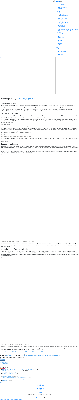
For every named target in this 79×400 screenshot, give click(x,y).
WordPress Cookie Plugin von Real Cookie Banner (11, 399)
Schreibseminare (61, 26)
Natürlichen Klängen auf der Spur (9, 372)
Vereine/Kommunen (62, 51)
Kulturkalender (61, 5)
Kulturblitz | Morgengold (7, 376)
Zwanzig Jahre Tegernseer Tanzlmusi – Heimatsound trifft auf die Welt (17, 369)
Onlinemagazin (61, 4)
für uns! (57, 46)
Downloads (60, 43)
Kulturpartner (41, 384)
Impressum (40, 392)
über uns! (58, 39)
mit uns (57, 47)
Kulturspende (61, 28)
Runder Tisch (61, 21)
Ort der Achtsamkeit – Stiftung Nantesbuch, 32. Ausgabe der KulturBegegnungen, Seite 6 (24, 351)
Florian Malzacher (36, 355)
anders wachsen (61, 12)
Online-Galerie (61, 33)
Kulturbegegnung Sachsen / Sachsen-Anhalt (67, 30)
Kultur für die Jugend (62, 18)
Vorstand (60, 40)
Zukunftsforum (63, 14)
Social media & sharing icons (33, 397)
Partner (59, 48)
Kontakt (59, 44)
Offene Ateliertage (62, 19)
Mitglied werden (40, 388)
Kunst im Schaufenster (63, 22)
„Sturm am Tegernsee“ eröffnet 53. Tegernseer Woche (14, 377)
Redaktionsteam (61, 41)
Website (31, 354)
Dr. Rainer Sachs (26, 355)
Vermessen (4, 380)
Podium (12, 355)
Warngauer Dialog (64, 15)
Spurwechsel (61, 17)
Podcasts (60, 8)
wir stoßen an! (59, 11)
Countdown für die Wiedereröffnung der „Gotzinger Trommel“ (15, 379)
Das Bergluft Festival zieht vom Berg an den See (12, 374)
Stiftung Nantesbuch (54, 355)
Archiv (59, 10)
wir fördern (58, 32)
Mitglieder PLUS (40, 385)
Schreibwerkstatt (62, 25)
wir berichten (58, 3)
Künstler (60, 50)
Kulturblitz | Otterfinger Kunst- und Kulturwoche (12, 370)
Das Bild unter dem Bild (7, 373)
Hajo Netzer (45, 355)
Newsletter (40, 386)
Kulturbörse (60, 34)
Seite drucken (33, 99)
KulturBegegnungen (62, 7)
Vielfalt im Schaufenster (63, 23)
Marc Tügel (23, 99)
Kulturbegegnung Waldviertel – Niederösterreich (68, 29)
